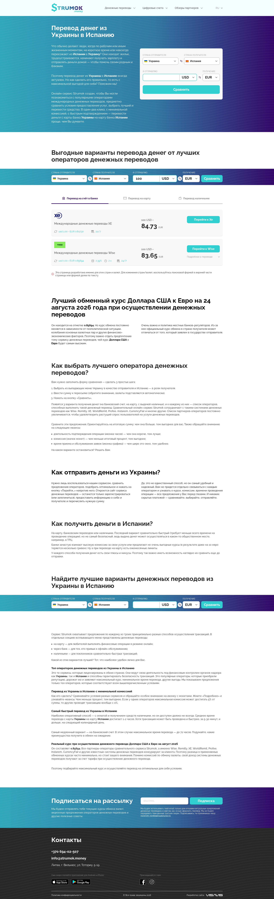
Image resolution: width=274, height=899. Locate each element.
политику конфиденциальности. (156, 815)
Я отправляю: (150, 71)
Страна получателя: (195, 55)
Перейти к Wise (203, 249)
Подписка (206, 801)
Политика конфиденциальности (66, 895)
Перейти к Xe (203, 219)
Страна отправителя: (154, 55)
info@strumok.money (68, 858)
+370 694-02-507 (64, 851)
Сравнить (181, 89)
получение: (209, 71)
